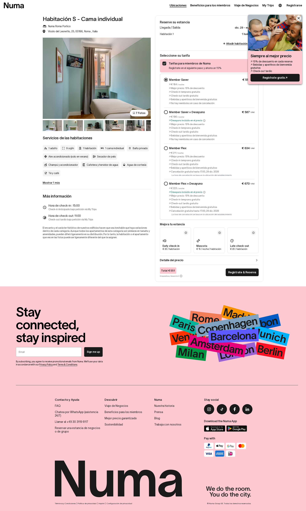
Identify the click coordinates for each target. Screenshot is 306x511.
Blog (157, 418)
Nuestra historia (164, 405)
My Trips (268, 5)
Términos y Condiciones (65, 503)
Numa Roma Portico (59, 26)
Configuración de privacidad (119, 503)
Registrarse (294, 5)
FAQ (57, 405)
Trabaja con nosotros (167, 424)
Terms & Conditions (67, 364)
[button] (204, 120)
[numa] (14, 5)
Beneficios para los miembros (210, 5)
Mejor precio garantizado (121, 418)
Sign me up (93, 351)
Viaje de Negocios (246, 5)
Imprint (101, 503)
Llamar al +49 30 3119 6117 (71, 421)
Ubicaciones (178, 5)
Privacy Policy (46, 364)
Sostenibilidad (114, 424)
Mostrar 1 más (51, 182)
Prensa (158, 412)
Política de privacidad (87, 503)
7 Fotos (141, 113)
